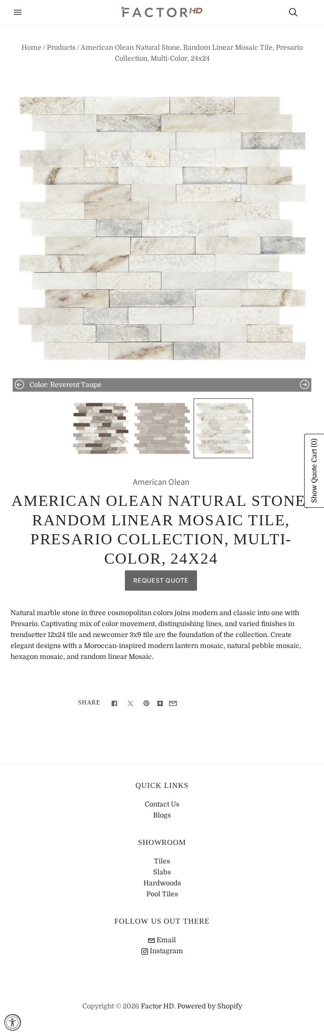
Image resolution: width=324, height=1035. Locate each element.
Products (61, 47)
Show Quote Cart (314, 470)
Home (31, 47)
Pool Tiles (162, 894)
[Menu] (18, 12)
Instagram (165, 951)
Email (165, 940)
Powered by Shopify (209, 1006)
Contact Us (162, 804)
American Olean (161, 482)
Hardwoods (162, 883)
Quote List (308, 13)
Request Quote (161, 580)
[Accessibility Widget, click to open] (12, 1022)
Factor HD (157, 1006)
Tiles (162, 861)
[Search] (293, 12)
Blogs (162, 815)
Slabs (162, 872)
